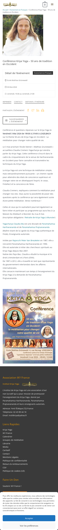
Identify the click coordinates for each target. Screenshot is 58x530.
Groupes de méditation (13, 440)
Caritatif (6, 450)
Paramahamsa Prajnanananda (36, 227)
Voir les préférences (29, 525)
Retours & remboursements (15, 464)
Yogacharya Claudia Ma (13, 224)
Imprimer (7, 102)
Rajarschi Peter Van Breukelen (26, 240)
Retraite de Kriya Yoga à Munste (39, 217)
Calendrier (7, 436)
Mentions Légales (10, 457)
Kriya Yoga (7, 429)
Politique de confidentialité (15, 460)
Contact (18, 102)
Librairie (6, 443)
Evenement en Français (43, 73)
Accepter (29, 518)
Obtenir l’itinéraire (34, 102)
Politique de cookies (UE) (14, 471)
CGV (4, 467)
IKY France (7, 433)
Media (5, 447)
